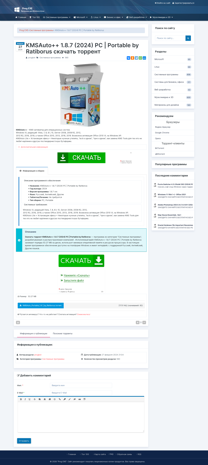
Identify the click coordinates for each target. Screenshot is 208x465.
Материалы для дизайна (172, 105)
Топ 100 (36, 17)
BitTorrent (159, 148)
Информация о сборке (33, 171)
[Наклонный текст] (25, 399)
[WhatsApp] (140, 58)
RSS (139, 454)
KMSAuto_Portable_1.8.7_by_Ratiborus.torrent (42, 305)
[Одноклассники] (132, 58)
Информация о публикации (33, 333)
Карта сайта (100, 454)
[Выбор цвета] (69, 399)
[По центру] (44, 399)
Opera (158, 138)
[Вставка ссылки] (59, 399)
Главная (22, 17)
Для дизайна (24, 24)
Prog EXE (23, 30)
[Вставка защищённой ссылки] (64, 399)
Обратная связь (124, 454)
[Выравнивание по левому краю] (39, 399)
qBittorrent (160, 154)
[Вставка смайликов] (54, 399)
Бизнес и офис (114, 17)
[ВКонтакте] (128, 58)
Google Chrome (162, 132)
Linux (96, 17)
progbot (31, 58)
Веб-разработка (136, 17)
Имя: (20, 385)
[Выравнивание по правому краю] (49, 399)
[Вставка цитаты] (79, 399)
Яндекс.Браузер (162, 127)
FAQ (111, 454)
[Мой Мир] (144, 58)
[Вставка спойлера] (84, 399)
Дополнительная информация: (34, 147)
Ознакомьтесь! (83, 314)
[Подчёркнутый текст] (29, 399)
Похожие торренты (62, 333)
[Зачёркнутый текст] (34, 399)
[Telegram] (136, 58)
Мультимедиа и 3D (162, 17)
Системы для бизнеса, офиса (172, 82)
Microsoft (81, 17)
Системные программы (57, 17)
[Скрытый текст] (74, 399)
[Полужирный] (21, 399)
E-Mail (20, 393)
